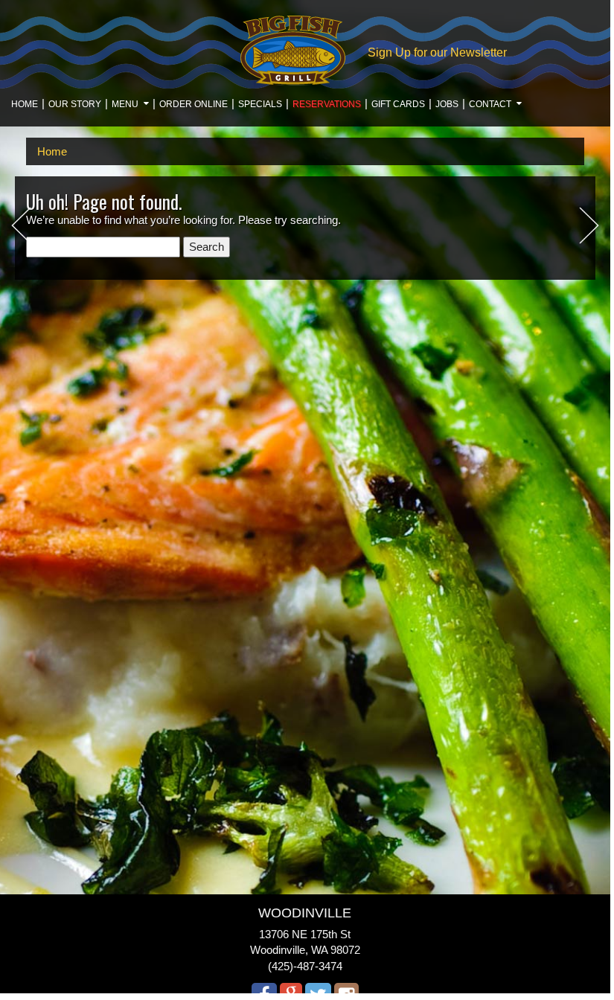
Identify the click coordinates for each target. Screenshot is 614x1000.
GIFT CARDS (398, 104)
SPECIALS (260, 104)
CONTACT (490, 104)
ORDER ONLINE (193, 104)
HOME (24, 104)
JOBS (446, 104)
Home (52, 151)
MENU (125, 104)
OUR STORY (74, 104)
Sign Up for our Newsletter (437, 52)
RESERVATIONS (326, 104)
